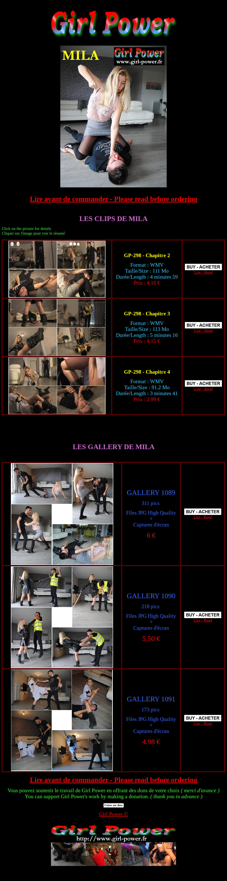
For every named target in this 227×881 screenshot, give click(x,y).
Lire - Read (203, 272)
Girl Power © (113, 814)
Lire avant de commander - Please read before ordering (113, 199)
